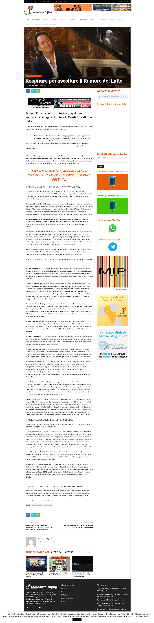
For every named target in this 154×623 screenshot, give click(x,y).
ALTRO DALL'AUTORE (62, 552)
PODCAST (92, 20)
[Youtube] (127, 1)
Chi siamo (64, 589)
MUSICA (63, 20)
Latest (31, 24)
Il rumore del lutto (45, 505)
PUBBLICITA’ (103, 20)
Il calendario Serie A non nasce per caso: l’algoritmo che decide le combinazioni (112, 595)
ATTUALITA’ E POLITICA (49, 20)
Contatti (63, 601)
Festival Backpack (32, 85)
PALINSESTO (83, 20)
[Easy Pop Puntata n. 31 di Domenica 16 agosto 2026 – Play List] (36, 564)
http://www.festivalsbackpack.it (46, 541)
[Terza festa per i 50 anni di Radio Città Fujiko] (59, 564)
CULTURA (72, 20)
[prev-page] (89, 552)
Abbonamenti (36, 20)
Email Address (101, 158)
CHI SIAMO (46, 1)
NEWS (39, 76)
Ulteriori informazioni (141, 616)
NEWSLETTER (62, 1)
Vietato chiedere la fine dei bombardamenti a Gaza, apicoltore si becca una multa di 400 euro (40, 527)
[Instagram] (121, 1)
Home (27, 24)
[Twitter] (124, 1)
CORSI (112, 20)
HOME (27, 20)
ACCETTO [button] (77, 619)
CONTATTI (54, 1)
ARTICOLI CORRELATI (37, 552)
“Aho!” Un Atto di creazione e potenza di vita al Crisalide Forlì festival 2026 (82, 574)
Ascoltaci (120, 20)
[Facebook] (118, 1)
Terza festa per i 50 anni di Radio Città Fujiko (58, 574)
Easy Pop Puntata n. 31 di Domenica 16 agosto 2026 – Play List (35, 574)
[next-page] (92, 552)
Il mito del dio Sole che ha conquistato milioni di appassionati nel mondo (111, 610)
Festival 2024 (34, 505)
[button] (127, 19)
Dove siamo (65, 592)
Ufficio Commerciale (67, 598)
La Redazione (65, 595)
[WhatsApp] (37, 91)
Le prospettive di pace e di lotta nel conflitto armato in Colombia (78, 526)
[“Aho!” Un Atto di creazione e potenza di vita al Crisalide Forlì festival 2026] (82, 564)
